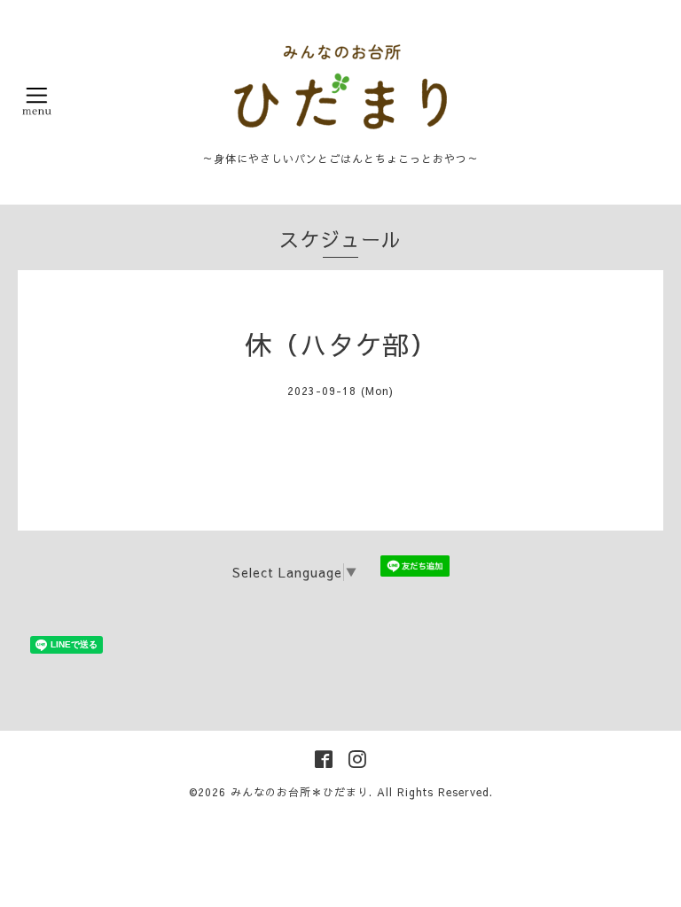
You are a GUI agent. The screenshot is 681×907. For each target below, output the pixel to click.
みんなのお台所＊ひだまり (300, 792)
